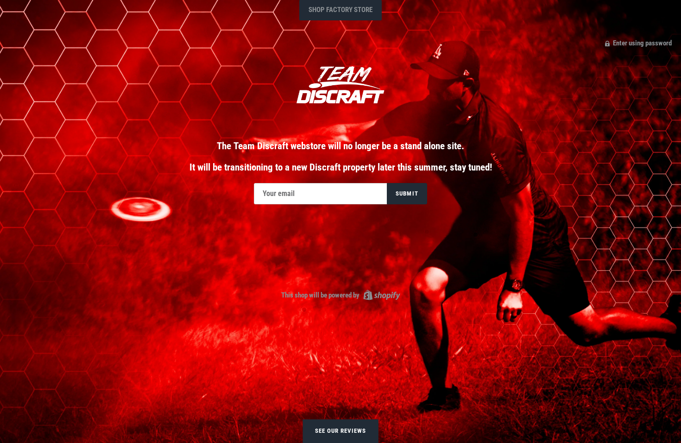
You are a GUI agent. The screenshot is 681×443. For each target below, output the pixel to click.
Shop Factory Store (340, 10)
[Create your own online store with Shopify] (380, 295)
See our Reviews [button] (340, 430)
